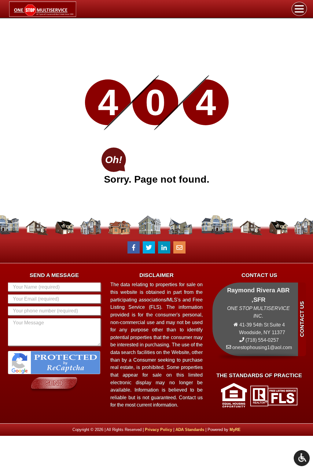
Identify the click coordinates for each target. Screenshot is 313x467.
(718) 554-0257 (262, 340)
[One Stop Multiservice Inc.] (60, 9)
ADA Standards (189, 429)
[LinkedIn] (164, 247)
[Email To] (179, 247)
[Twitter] (149, 247)
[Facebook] (133, 247)
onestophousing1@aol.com (262, 347)
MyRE (235, 429)
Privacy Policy (158, 429)
